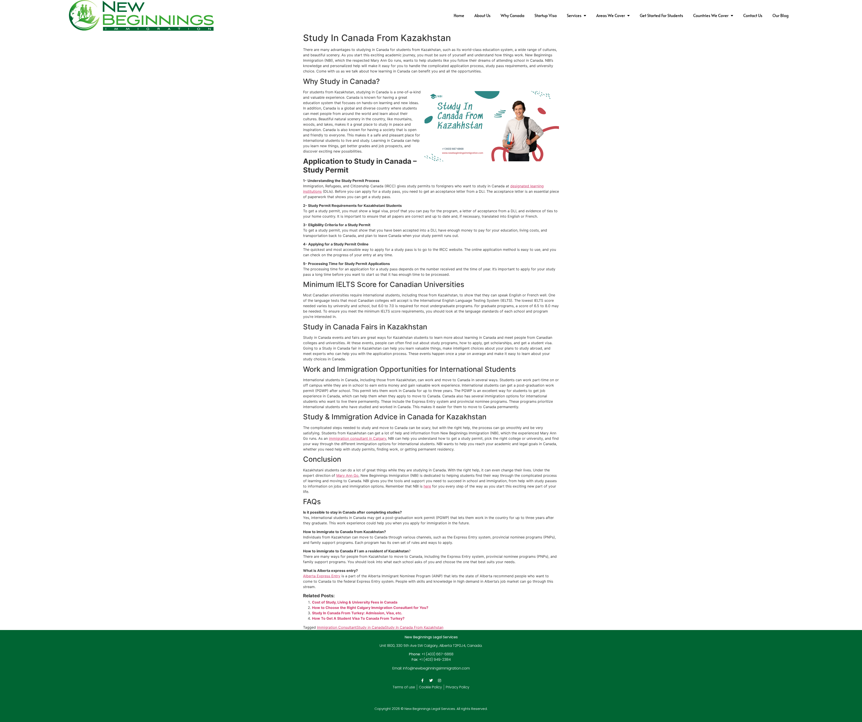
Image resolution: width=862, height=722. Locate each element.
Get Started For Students (661, 15)
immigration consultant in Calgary (357, 438)
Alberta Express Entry (321, 576)
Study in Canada (371, 627)
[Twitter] (431, 680)
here (427, 486)
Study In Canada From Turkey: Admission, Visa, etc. (357, 613)
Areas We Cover (610, 15)
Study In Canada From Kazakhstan (414, 627)
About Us (482, 15)
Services (574, 15)
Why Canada (512, 15)
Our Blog (780, 15)
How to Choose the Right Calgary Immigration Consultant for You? (370, 607)
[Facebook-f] (422, 680)
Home (459, 15)
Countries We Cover (710, 15)
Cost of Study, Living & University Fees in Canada (354, 602)
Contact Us (752, 15)
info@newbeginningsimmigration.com (436, 668)
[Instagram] (439, 680)
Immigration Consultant (337, 627)
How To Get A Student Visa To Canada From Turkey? (358, 618)
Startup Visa (545, 15)
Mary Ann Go (347, 475)
